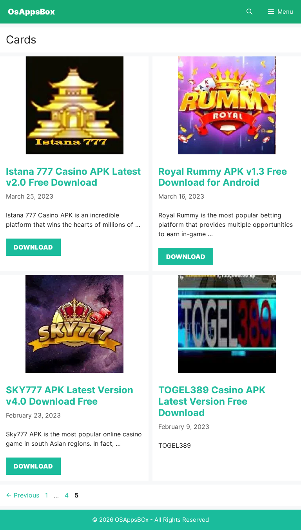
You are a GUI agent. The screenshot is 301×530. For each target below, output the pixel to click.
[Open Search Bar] (249, 12)
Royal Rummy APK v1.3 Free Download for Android (222, 177)
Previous (22, 495)
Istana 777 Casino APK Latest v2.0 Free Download (73, 177)
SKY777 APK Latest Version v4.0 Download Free (69, 395)
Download (33, 247)
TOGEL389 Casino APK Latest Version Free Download (212, 401)
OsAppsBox (31, 11)
